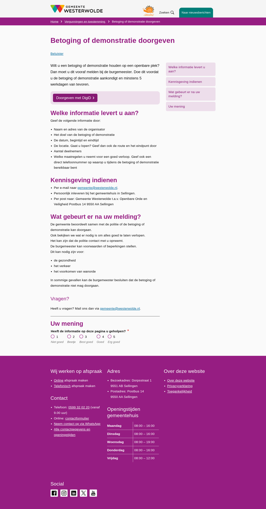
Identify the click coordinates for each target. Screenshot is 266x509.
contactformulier (77, 418)
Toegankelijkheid (179, 391)
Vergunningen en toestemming (85, 21)
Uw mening (176, 106)
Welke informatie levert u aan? (186, 69)
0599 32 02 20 (79, 407)
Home (54, 21)
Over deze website (181, 380)
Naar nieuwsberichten (196, 12)
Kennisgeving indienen (185, 81)
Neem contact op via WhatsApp (77, 423)
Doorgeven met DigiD (73, 98)
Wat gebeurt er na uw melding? (184, 94)
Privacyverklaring (180, 386)
